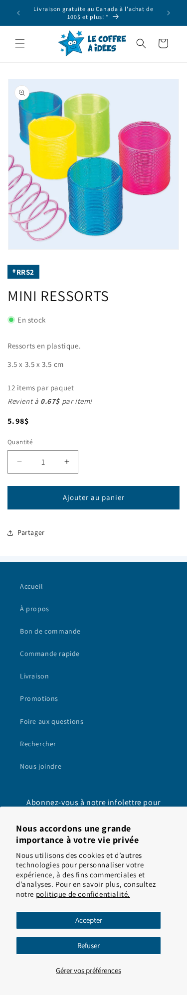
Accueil (31, 586)
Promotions (39, 698)
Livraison (34, 675)
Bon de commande (50, 631)
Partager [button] (31, 532)
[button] (20, 43)
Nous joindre (40, 766)
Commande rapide (50, 653)
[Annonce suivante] (169, 13)
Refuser (88, 945)
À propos (34, 608)
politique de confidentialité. (83, 894)
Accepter (88, 920)
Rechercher (38, 743)
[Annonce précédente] (18, 13)
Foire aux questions (51, 721)
